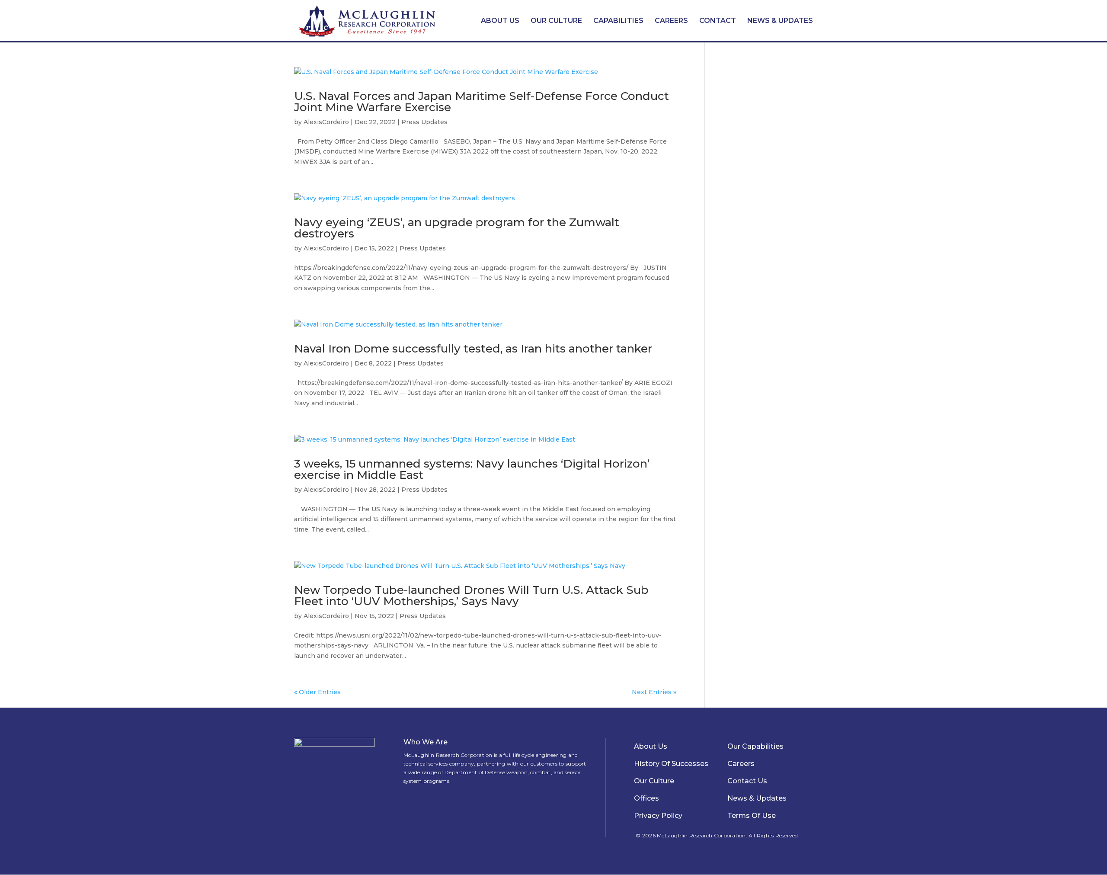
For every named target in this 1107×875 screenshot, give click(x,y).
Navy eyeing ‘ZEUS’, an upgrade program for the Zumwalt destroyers (456, 227)
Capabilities (618, 20)
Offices (646, 798)
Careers (671, 20)
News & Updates (780, 20)
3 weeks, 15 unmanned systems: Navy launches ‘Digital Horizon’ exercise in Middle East (471, 469)
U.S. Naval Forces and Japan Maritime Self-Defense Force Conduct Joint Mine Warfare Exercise (481, 101)
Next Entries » (654, 692)
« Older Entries (317, 692)
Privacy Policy (658, 815)
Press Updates (424, 122)
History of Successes (671, 764)
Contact (717, 20)
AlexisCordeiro (326, 122)
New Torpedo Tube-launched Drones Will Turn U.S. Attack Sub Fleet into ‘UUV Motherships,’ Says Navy (471, 595)
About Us (500, 20)
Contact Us (747, 781)
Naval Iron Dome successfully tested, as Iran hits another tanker (473, 349)
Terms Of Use (751, 815)
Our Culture (556, 20)
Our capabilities (755, 746)
